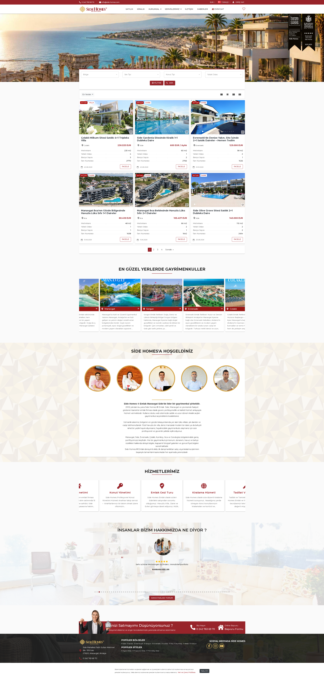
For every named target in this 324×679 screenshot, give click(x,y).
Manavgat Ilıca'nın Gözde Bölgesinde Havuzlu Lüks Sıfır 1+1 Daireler (103, 212)
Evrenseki (157, 644)
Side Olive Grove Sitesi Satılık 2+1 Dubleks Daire (213, 212)
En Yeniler (87, 94)
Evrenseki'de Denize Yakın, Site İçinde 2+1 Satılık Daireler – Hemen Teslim (216, 139)
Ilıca (172, 644)
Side (124, 644)
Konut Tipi (170, 74)
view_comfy (239, 94)
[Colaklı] (162, 292)
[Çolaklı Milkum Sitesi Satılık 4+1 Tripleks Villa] (106, 117)
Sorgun (148, 644)
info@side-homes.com (110, 2)
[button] (3, 48)
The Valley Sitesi (153, 651)
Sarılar (130, 644)
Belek (187, 644)
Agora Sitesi (127, 651)
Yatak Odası (212, 74)
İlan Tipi (128, 74)
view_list (221, 94)
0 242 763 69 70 (88, 2)
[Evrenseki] (120, 292)
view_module (233, 94)
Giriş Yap (239, 2)
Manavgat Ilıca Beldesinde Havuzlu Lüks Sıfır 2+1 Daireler (161, 212)
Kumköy (179, 644)
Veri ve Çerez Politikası (186, 672)
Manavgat (139, 644)
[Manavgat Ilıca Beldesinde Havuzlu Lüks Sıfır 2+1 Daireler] (162, 190)
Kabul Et (204, 671)
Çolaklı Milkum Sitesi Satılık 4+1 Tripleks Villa (105, 139)
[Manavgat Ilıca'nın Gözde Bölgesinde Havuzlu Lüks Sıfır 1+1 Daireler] (106, 190)
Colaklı (165, 644)
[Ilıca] (204, 292)
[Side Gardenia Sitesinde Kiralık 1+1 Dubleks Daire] (162, 117)
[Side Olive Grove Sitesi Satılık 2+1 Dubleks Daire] (218, 190)
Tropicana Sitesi (139, 651)
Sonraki (168, 249)
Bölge (85, 74)
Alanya (193, 644)
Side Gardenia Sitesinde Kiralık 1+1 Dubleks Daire (157, 139)
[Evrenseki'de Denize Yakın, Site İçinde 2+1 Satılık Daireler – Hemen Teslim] (218, 117)
